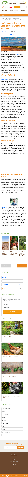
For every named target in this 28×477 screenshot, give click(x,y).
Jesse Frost (5, 31)
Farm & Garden (8, 18)
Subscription (20, 447)
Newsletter (23, 10)
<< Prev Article (6, 266)
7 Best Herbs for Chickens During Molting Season (12, 356)
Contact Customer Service (14, 469)
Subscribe (17, 7)
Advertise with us (14, 467)
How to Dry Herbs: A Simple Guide (9, 376)
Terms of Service (14, 461)
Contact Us (14, 12)
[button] (25, 243)
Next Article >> (22, 266)
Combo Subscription (14, 10)
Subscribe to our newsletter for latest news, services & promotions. (11, 300)
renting (18, 54)
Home (3, 18)
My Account (5, 10)
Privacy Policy (14, 459)
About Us (14, 457)
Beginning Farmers (16, 18)
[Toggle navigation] (3, 15)
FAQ (14, 471)
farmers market (4, 79)
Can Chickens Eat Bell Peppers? (8, 336)
